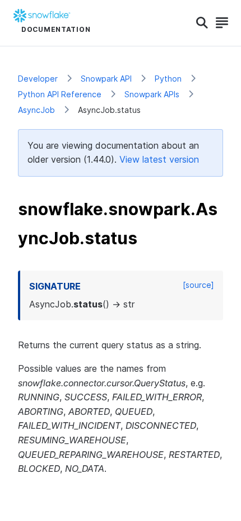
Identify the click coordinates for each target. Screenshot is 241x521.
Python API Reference (59, 94)
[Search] (202, 23)
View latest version (159, 159)
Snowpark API (106, 78)
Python (168, 78)
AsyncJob (36, 110)
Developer (38, 78)
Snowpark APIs (151, 94)
